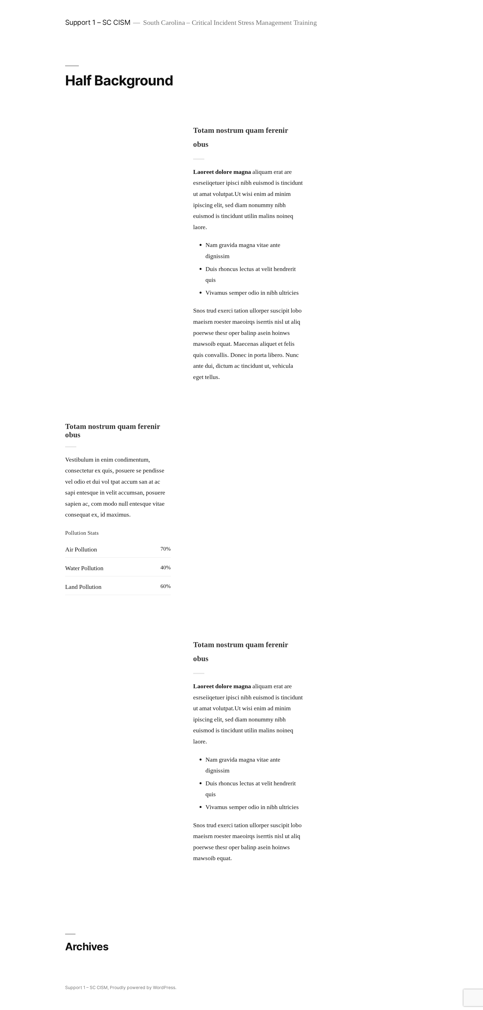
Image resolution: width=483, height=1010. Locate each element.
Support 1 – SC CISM (98, 22)
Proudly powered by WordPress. (143, 987)
